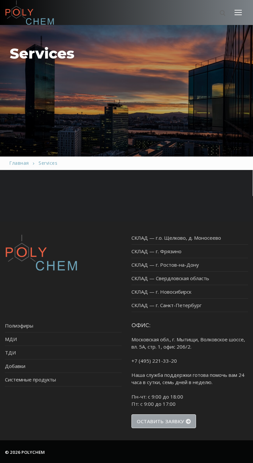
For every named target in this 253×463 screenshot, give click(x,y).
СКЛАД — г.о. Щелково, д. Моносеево (176, 237)
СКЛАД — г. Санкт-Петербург (166, 305)
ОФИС (140, 325)
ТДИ (10, 352)
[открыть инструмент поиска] (223, 13)
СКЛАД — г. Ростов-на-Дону (165, 264)
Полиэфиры (19, 325)
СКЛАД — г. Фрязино (156, 251)
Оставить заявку (160, 421)
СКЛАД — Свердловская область (170, 278)
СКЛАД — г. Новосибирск (161, 291)
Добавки (15, 366)
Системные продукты (30, 379)
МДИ (11, 339)
